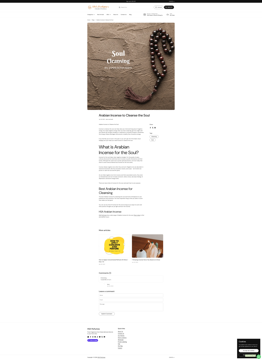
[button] (169, 7)
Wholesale (120, 340)
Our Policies (121, 335)
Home (88, 20)
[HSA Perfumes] (98, 7)
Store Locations (122, 337)
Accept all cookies (248, 350)
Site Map (120, 346)
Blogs (93, 20)
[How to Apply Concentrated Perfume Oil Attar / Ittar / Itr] (114, 246)
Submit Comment (106, 314)
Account (160, 7)
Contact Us (121, 333)
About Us (120, 331)
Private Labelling (122, 342)
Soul (152, 140)
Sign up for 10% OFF (131, 1)
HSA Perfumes (101, 357)
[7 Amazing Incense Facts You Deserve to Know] (147, 246)
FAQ (119, 344)
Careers (120, 348)
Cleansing (154, 136)
